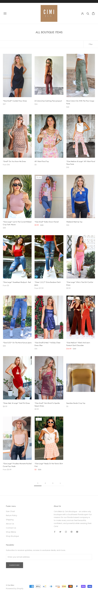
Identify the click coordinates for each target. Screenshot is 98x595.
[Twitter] (60, 531)
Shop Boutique (12, 536)
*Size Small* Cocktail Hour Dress (15, 101)
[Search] (88, 13)
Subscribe (14, 565)
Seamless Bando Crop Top (75, 403)
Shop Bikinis (11, 532)
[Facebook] (55, 531)
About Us (10, 523)
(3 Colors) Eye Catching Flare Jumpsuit (48, 101)
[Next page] (60, 483)
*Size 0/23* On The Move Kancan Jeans (17, 342)
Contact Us (11, 528)
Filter (91, 44)
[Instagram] (66, 531)
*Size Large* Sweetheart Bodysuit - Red (17, 282)
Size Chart (10, 511)
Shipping (10, 519)
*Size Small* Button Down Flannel (47, 222)
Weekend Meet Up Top (74, 222)
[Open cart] (93, 13)
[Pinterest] (71, 531)
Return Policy (11, 515)
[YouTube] (77, 531)
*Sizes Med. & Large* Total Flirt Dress (16, 403)
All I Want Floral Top (42, 161)
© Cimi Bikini (10, 585)
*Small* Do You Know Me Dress (14, 161)
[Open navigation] (5, 13)
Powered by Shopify (14, 588)
